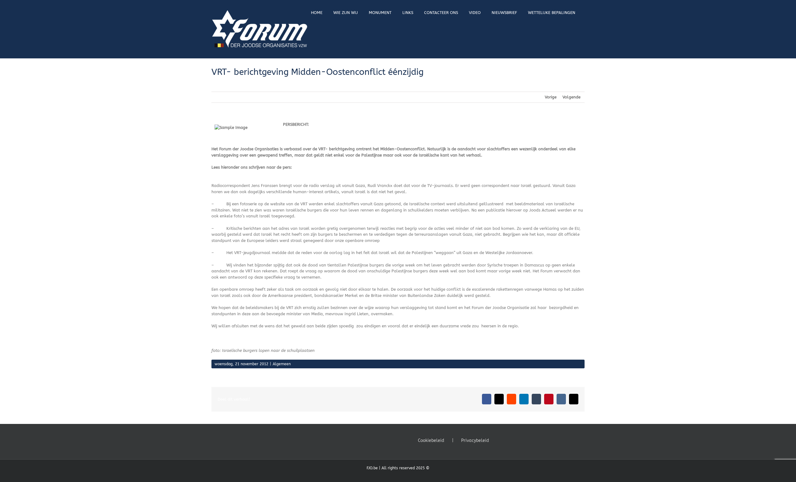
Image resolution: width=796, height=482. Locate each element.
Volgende (571, 97)
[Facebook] (500, 440)
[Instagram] (517, 440)
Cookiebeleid (431, 440)
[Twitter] (509, 440)
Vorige (551, 97)
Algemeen (282, 364)
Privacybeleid (475, 440)
